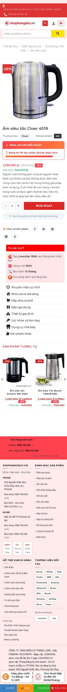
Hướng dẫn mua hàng (14, 594)
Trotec (49, 604)
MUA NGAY (44, 205)
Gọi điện (10, 688)
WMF (49, 577)
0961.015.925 (32, 450)
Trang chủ (10, 46)
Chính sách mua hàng (14, 582)
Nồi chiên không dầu (45, 490)
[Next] (64, 386)
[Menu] (45, 23)
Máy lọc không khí (44, 519)
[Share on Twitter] (44, 229)
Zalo (54, 618)
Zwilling (52, 599)
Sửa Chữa (60, 688)
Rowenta (40, 599)
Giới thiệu (8, 567)
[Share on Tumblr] (15, 237)
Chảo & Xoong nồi (44, 531)
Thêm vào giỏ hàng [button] (17, 389)
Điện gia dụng (31, 46)
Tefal (59, 572)
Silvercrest (41, 588)
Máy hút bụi (41, 513)
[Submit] (57, 33)
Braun (53, 588)
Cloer (25, 136)
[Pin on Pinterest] (52, 229)
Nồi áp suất (41, 496)
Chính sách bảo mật (13, 588)
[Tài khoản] (53, 23)
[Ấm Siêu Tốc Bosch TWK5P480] (49, 369)
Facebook (42, 618)
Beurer (48, 593)
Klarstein (55, 583)
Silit (57, 577)
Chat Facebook (11, 606)
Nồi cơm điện (42, 502)
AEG (38, 593)
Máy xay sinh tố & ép (45, 508)
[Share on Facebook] (35, 229)
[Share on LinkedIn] (6, 237)
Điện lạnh (40, 537)
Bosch (39, 572)
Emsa (39, 604)
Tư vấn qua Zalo (11, 600)
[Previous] (2, 386)
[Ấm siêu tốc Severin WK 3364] (17, 369)
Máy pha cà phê (43, 478)
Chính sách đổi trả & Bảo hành (15, 575)
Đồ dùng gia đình (44, 525)
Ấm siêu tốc (38, 50)
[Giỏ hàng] (61, 23)
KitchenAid (41, 583)
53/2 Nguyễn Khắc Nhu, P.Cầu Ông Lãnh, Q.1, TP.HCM (15, 486)
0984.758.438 (23, 445)
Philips (50, 572)
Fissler (39, 577)
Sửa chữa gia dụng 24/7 (15, 612)
